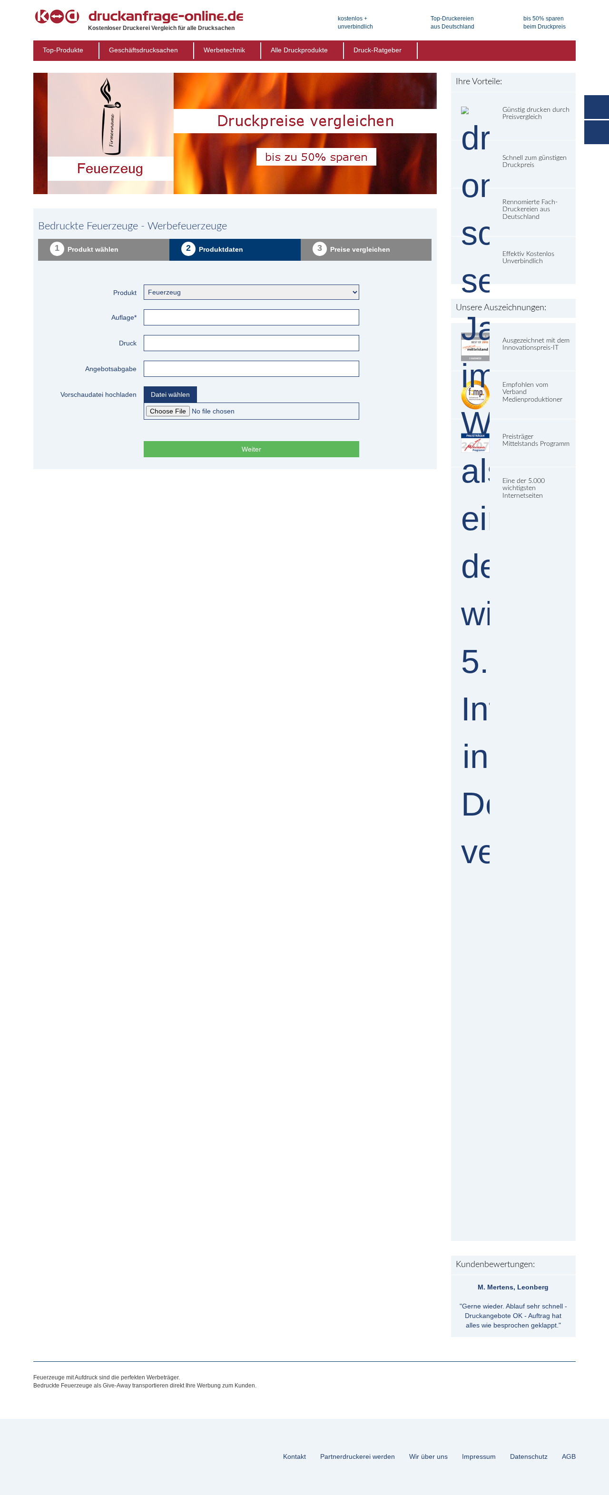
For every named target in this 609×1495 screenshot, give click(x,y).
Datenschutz (529, 1456)
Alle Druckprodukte (299, 50)
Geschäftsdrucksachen (143, 50)
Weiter (251, 449)
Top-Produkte (63, 50)
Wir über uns (428, 1456)
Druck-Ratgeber (378, 50)
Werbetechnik (224, 50)
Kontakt (294, 1456)
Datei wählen (170, 394)
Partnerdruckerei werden (357, 1456)
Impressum (479, 1456)
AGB (569, 1456)
